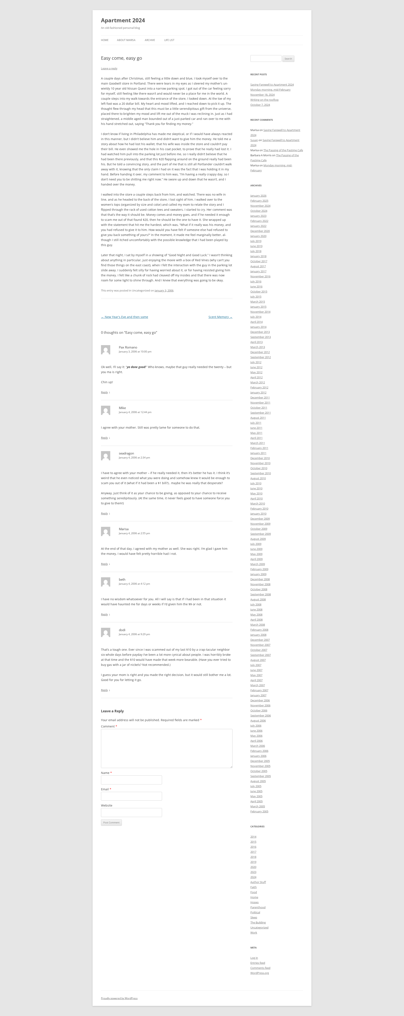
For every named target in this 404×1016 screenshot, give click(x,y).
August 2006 (258, 720)
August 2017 (258, 266)
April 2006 (256, 741)
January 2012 (258, 392)
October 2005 (258, 771)
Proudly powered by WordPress (119, 998)
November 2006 (260, 705)
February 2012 (259, 387)
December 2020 (260, 231)
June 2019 (256, 246)
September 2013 (260, 337)
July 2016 (255, 281)
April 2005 (256, 801)
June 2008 (256, 609)
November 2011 (260, 402)
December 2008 (260, 579)
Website (106, 805)
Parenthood (258, 907)
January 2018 (258, 256)
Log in (254, 958)
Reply (104, 392)
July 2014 (255, 317)
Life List (169, 40)
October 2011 (258, 407)
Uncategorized (259, 927)
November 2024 (260, 206)
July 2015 (255, 296)
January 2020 (258, 236)
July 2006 (255, 725)
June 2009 (256, 549)
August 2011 (258, 418)
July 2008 (255, 604)
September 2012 (260, 357)
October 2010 (258, 468)
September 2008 (260, 594)
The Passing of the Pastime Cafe (283, 150)
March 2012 (257, 382)
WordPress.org (259, 973)
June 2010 (256, 488)
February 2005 (259, 811)
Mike (122, 408)
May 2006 (256, 736)
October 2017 (258, 261)
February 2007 (259, 690)
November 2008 (260, 584)
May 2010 (256, 493)
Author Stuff (258, 882)
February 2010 (259, 508)
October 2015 (258, 291)
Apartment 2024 (123, 20)
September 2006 (260, 715)
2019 (253, 862)
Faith (253, 887)
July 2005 (255, 786)
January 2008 (258, 635)
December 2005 (260, 761)
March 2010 (257, 503)
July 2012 (255, 362)
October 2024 (258, 211)
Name (106, 773)
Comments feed (260, 968)
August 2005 (258, 781)
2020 (253, 867)
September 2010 (260, 473)
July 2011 (255, 423)
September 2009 (260, 534)
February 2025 (259, 201)
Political (255, 912)
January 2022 (258, 226)
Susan (254, 140)
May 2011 (256, 433)
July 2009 (255, 544)
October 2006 (258, 710)
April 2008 (256, 619)
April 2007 (256, 680)
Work (253, 932)
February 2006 (259, 751)
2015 (253, 842)
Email (106, 789)
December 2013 (260, 332)
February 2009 (259, 569)
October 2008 (258, 589)
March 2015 (257, 301)
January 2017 (258, 271)
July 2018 (255, 251)
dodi (122, 630)
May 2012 (256, 372)
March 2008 (257, 625)
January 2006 (258, 756)
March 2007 (257, 685)
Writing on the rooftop (264, 100)
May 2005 (256, 796)
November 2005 (260, 766)
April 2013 (256, 342)
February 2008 (259, 630)
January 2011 (258, 453)
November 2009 (260, 524)
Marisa (124, 529)
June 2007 (256, 670)
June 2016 (256, 286)
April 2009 (256, 559)
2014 (253, 836)
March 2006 (257, 746)
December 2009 (260, 519)
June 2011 (256, 428)
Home (105, 40)
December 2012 (260, 352)
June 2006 (256, 731)
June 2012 (256, 367)
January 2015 (258, 307)
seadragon (126, 453)
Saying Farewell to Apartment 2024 (272, 84)
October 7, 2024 (260, 105)
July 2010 (255, 483)
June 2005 (256, 791)
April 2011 (256, 438)
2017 (253, 852)
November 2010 (260, 463)
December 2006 (260, 700)
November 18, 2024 (262, 95)
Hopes (254, 902)
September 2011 (260, 413)
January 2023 (258, 216)
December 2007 (260, 640)
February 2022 (259, 221)
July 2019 (255, 241)
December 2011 (260, 397)
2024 (253, 877)
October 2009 (258, 529)
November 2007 (260, 645)
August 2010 (258, 478)
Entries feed (257, 963)
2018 (253, 857)
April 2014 (256, 322)
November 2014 (260, 312)
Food (253, 892)
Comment (109, 726)
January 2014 (258, 327)
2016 (253, 847)
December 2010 (260, 458)
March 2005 (257, 806)
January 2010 (258, 513)
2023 (253, 872)
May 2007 (256, 675)
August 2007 (258, 660)
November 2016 (260, 276)
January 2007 (258, 695)
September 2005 (260, 776)
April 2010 (256, 498)
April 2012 (256, 377)
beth (122, 579)
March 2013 (257, 347)
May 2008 (256, 614)
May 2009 (256, 554)
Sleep (253, 917)
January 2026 (258, 195)
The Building (258, 922)
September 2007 (260, 655)
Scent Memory (221, 317)
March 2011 (257, 443)
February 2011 (259, 448)
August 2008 (258, 599)
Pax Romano (128, 347)
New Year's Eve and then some (124, 317)
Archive (150, 40)
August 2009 (258, 539)
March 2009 (257, 564)
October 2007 (258, 650)
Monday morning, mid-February (270, 89)
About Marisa (126, 40)
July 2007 (255, 665)
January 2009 (258, 574)
